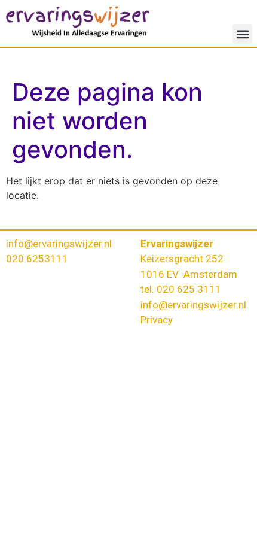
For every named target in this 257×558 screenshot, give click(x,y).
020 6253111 (37, 259)
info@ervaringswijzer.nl (59, 244)
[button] (242, 34)
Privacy (156, 320)
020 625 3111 (189, 289)
